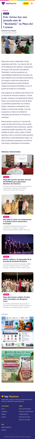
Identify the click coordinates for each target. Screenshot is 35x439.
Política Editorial (6, 427)
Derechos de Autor (24, 417)
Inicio (3, 409)
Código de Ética (23, 414)
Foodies (3, 414)
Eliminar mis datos (24, 419)
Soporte (3, 430)
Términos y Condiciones (26, 411)
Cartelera (4, 411)
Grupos (3, 417)
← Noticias (4, 10)
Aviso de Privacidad (25, 409)
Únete (26, 3)
